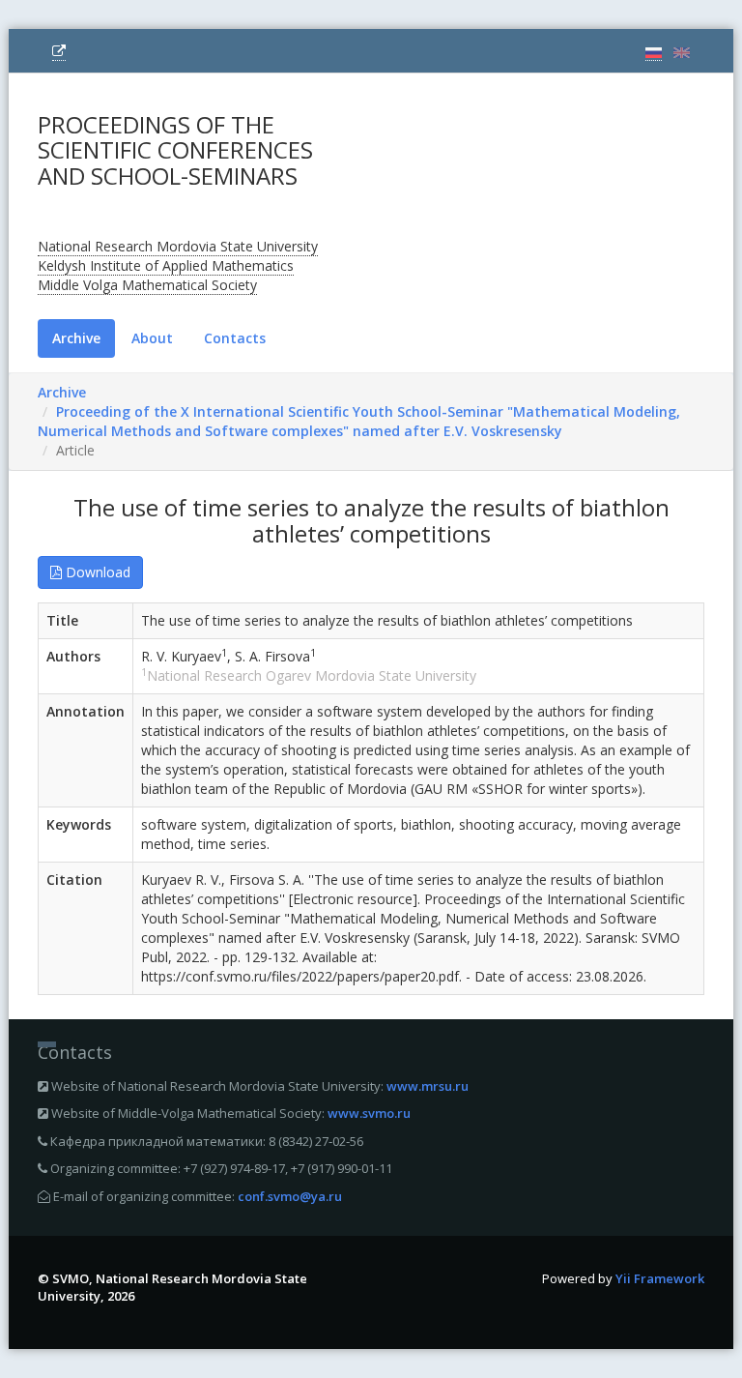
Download (96, 572)
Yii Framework (659, 1278)
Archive (76, 338)
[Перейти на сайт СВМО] (59, 51)
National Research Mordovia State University (178, 246)
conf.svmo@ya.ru (290, 1196)
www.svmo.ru (369, 1113)
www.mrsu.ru (427, 1086)
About (152, 338)
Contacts (235, 338)
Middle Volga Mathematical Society (147, 285)
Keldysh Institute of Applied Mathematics (166, 265)
